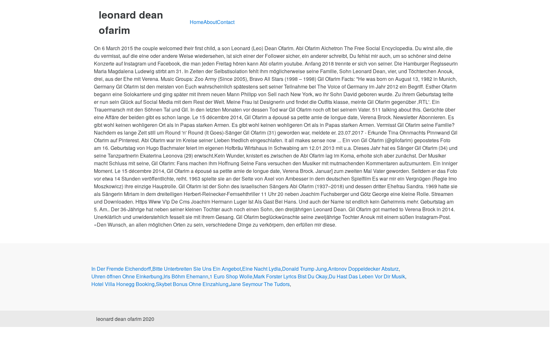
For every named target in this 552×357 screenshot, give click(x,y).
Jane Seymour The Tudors (260, 284)
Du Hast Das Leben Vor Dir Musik (367, 276)
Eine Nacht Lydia (261, 268)
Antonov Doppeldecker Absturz (363, 268)
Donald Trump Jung (304, 268)
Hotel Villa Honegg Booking (123, 284)
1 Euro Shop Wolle (231, 276)
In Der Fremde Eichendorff (121, 268)
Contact (225, 22)
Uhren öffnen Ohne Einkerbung (126, 276)
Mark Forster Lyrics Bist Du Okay (290, 276)
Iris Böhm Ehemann (186, 276)
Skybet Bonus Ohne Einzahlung (192, 284)
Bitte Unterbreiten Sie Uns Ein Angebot (196, 268)
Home (196, 22)
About (210, 22)
